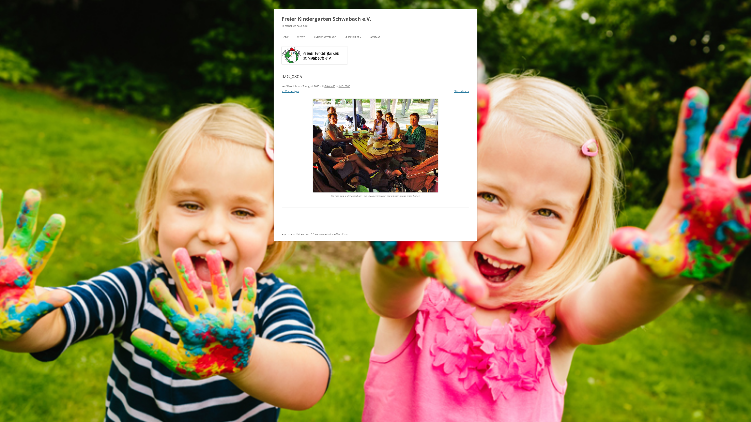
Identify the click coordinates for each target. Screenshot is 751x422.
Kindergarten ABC (325, 37)
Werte (301, 37)
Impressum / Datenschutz (296, 234)
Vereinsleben (353, 37)
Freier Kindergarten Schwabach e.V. (326, 18)
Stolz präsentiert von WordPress (330, 234)
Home (285, 37)
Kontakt (375, 37)
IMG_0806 (344, 86)
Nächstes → (461, 91)
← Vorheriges (290, 91)
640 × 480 (329, 86)
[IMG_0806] (375, 145)
